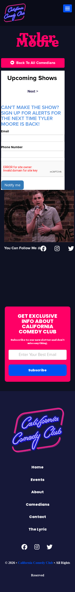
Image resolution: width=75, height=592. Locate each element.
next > (33, 91)
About (37, 491)
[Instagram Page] (57, 249)
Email (5, 131)
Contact (37, 516)
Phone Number (11, 147)
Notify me (12, 185)
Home (37, 467)
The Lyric (38, 529)
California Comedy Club (35, 562)
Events (37, 479)
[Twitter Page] (71, 249)
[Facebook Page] (24, 548)
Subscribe (37, 370)
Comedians (37, 504)
